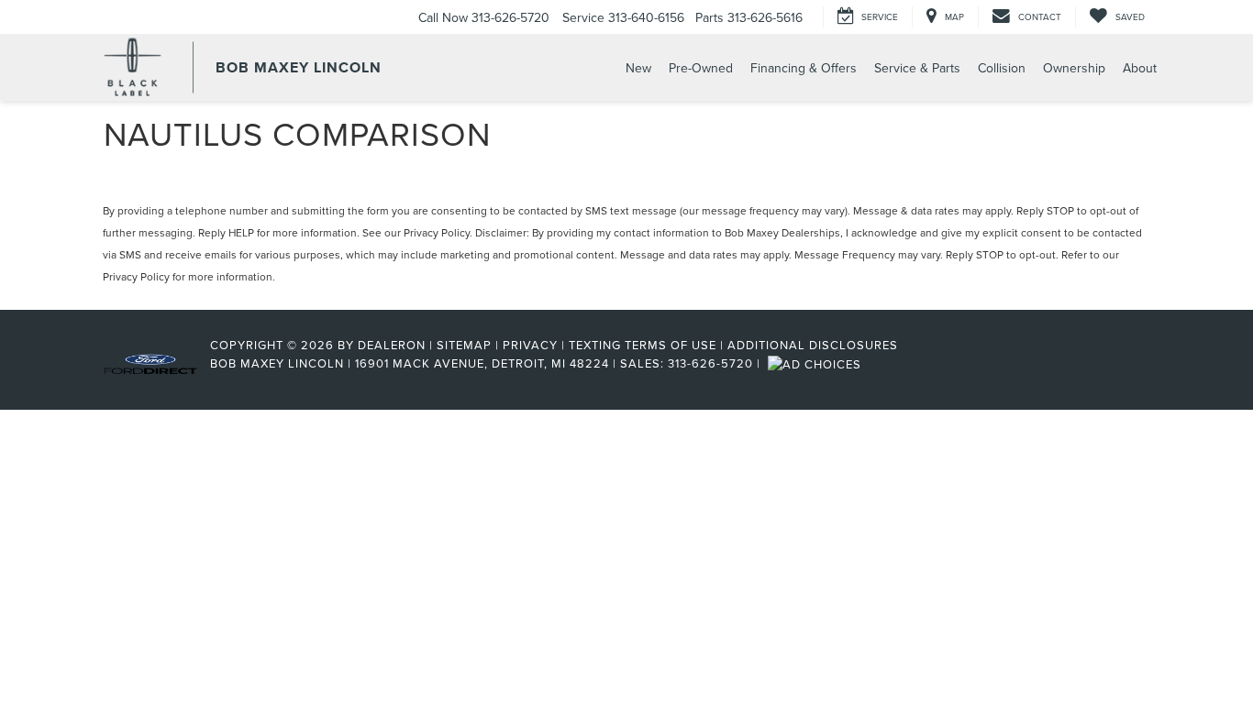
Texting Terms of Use (642, 344)
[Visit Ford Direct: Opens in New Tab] (817, 363)
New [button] (638, 68)
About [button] (1140, 68)
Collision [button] (1002, 68)
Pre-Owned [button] (701, 68)
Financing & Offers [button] (803, 68)
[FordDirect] (150, 363)
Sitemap (464, 344)
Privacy (530, 344)
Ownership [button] (1074, 68)
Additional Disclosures (812, 344)
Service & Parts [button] (917, 68)
